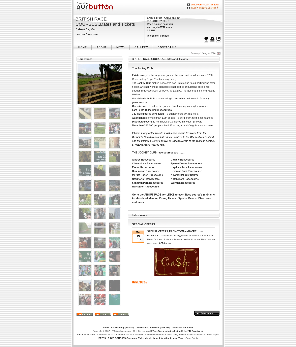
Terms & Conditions (182, 327)
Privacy (130, 327)
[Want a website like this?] (203, 7)
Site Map (165, 327)
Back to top (207, 313)
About (101, 47)
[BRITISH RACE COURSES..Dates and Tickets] (100, 106)
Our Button (83, 334)
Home (82, 47)
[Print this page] (212, 38)
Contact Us (167, 47)
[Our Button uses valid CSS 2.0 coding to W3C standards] (103, 315)
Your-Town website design (166, 331)
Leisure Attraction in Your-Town (167, 338)
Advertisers (142, 327)
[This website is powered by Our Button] (95, 7)
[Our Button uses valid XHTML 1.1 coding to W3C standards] (85, 315)
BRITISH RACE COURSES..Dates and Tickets (105, 21)
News (120, 47)
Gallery (141, 47)
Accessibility (117, 327)
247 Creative (193, 331)
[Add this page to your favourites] (206, 38)
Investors (154, 327)
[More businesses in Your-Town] (203, 4)
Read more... (139, 281)
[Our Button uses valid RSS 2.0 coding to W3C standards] (121, 315)
